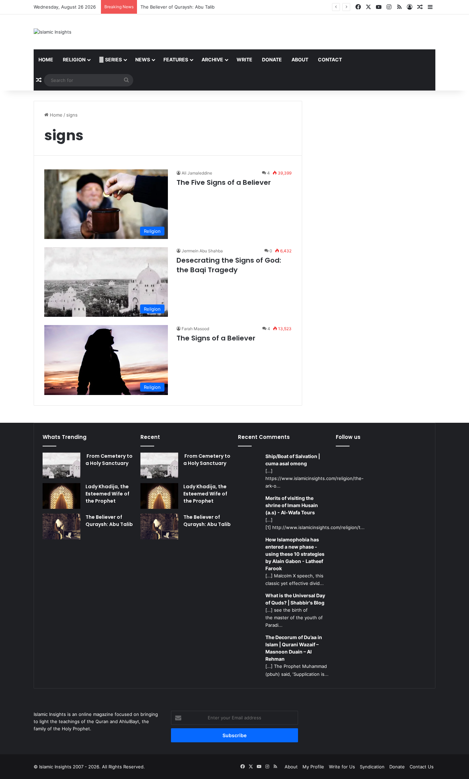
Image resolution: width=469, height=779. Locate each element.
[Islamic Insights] (52, 32)
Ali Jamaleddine (197, 173)
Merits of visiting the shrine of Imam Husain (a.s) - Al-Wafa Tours (291, 505)
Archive (212, 59)
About (299, 59)
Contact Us (422, 766)
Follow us (348, 437)
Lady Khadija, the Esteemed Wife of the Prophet (107, 493)
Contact (330, 59)
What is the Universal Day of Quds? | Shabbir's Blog (295, 599)
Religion (74, 59)
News (142, 59)
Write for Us (342, 766)
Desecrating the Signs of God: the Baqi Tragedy (228, 265)
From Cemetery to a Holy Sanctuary (109, 460)
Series (113, 59)
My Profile (313, 766)
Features (175, 59)
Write (244, 59)
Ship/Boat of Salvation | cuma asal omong (292, 459)
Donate (272, 59)
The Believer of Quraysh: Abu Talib (177, 7)
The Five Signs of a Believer (223, 182)
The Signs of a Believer (215, 338)
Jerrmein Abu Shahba (202, 250)
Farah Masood (195, 328)
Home (45, 59)
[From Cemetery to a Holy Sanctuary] (61, 465)
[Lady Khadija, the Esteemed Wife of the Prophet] (61, 496)
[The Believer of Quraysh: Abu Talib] (61, 526)
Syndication (372, 766)
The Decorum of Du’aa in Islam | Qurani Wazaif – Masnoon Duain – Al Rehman (293, 648)
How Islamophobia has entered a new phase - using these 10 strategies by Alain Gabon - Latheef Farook (294, 554)
